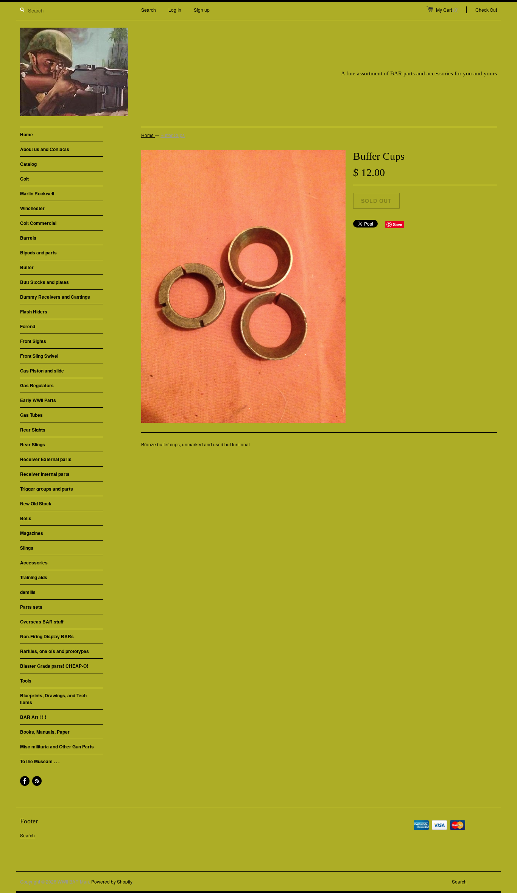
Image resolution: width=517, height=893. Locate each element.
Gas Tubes (31, 414)
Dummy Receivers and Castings (55, 296)
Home (26, 134)
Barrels (28, 237)
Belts (25, 518)
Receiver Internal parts (45, 474)
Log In (174, 9)
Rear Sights (32, 429)
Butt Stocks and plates (44, 282)
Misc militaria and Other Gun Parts (57, 746)
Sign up (202, 9)
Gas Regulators (37, 385)
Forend (27, 326)
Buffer (27, 267)
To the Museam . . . (39, 761)
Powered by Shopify (111, 881)
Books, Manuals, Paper (45, 731)
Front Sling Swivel (39, 355)
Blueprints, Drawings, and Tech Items (53, 699)
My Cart (447, 9)
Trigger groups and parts (46, 488)
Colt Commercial (38, 223)
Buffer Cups (172, 135)
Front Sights (33, 341)
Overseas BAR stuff (42, 621)
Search (148, 9)
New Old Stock (35, 503)
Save (397, 224)
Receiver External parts (46, 459)
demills (28, 592)
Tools (25, 680)
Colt (24, 178)
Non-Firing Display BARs (47, 636)
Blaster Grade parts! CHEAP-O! (54, 665)
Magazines (31, 533)
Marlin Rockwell (37, 193)
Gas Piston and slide (42, 370)
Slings (26, 547)
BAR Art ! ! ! (33, 717)
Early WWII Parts (38, 400)
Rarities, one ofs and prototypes (54, 651)
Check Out (486, 9)
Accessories (34, 562)
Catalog (28, 164)
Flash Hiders (33, 311)
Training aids (33, 577)
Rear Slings (32, 444)
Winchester (32, 208)
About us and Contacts (44, 149)
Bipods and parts (38, 252)
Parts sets (31, 606)
